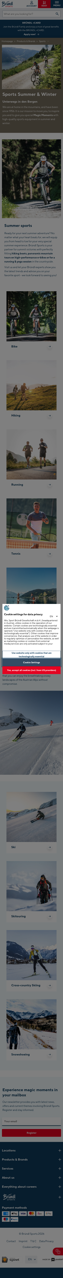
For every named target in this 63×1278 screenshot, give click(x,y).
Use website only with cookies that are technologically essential (32, 654)
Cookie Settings (31, 662)
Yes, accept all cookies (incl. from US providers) (31, 670)
